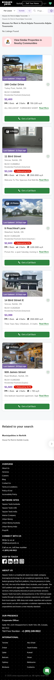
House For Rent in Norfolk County (15, 440)
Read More (44, 108)
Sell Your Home (32, 3)
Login (44, 3)
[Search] (34, 10)
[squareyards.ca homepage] (7, 3)
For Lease (8, 11)
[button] (50, 3)
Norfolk (19, 3)
